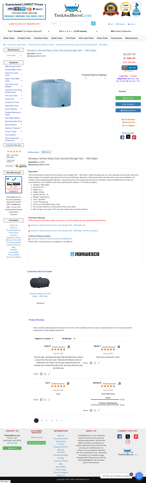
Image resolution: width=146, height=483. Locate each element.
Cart (111, 24)
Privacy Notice (13, 254)
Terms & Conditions (13, 257)
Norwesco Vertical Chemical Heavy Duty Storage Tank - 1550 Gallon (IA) (58, 225)
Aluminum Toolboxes (13, 128)
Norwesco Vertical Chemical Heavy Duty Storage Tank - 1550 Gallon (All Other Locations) (64, 230)
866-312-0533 (12, 443)
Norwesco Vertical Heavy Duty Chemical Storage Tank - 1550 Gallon (81, 44)
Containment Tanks (12, 102)
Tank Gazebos (10, 135)
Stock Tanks (9, 99)
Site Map (13, 249)
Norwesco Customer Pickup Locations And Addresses (51, 238)
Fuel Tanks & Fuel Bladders (11, 85)
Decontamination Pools (13, 121)
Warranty (47, 152)
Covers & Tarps (11, 131)
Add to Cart (129, 98)
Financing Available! (60, 455)
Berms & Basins (11, 125)
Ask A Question (128, 104)
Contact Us (13, 225)
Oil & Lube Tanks (11, 95)
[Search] (93, 23)
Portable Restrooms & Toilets (13, 113)
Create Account (36, 437)
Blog (13, 247)
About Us (13, 227)
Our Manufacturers (14, 230)
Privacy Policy (60, 469)
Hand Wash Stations (12, 118)
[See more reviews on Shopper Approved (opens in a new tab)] (49, 374)
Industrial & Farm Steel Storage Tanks (13, 91)
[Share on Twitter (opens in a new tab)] (45, 374)
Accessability (14, 252)
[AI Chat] (139, 476)
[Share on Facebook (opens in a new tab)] (41, 374)
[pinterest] (134, 137)
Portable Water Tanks (13, 69)
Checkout (121, 24)
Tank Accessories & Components (12, 139)
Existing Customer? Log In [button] (38, 443)
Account (132, 24)
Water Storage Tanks (13, 66)
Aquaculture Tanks (12, 105)
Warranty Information (13, 240)
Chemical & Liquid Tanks (17, 44)
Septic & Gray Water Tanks (12, 79)
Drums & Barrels (11, 109)
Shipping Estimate (129, 110)
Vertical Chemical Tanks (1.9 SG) (41, 44)
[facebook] (122, 137)
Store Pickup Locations (13, 233)
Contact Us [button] (12, 448)
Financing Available (13, 242)
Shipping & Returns (13, 237)
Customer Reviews (13, 145)
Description (34, 152)
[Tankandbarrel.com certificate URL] (16, 165)
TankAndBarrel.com (81, 479)
